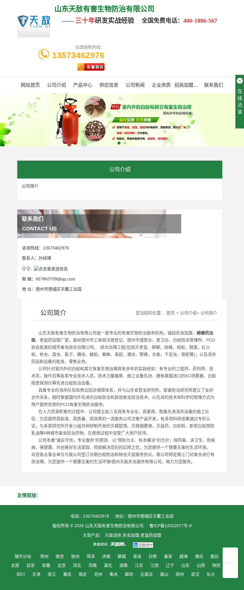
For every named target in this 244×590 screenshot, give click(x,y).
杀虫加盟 (184, 332)
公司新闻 (135, 85)
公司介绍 (56, 85)
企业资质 (161, 85)
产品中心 (82, 85)
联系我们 (213, 85)
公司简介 (30, 186)
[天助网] (111, 544)
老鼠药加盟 (50, 340)
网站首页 (30, 85)
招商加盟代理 (187, 85)
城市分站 (23, 556)
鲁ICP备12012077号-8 (170, 525)
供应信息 (108, 85)
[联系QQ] (51, 268)
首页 (170, 312)
